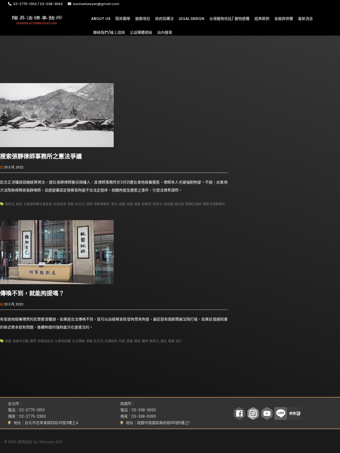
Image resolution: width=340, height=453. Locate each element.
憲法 (114, 204)
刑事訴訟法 (45, 341)
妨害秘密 (59, 204)
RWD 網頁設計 (20, 442)
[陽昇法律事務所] (37, 19)
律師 (89, 204)
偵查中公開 (20, 341)
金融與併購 (283, 18)
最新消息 (305, 18)
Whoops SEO (51, 442)
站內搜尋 (164, 32)
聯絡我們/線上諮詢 (109, 32)
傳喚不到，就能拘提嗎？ (32, 293)
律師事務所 (102, 204)
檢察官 (146, 204)
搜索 (137, 204)
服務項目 (142, 18)
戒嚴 (122, 204)
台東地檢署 (63, 341)
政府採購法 (164, 18)
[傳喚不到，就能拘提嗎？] (57, 251)
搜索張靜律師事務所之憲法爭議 (41, 156)
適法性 (179, 204)
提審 (129, 341)
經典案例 (261, 18)
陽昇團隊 (122, 18)
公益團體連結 (141, 32)
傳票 (33, 341)
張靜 (70, 204)
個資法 (9, 204)
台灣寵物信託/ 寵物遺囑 (229, 18)
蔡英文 (157, 204)
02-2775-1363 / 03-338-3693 (38, 3)
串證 (8, 341)
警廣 (171, 341)
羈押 (145, 341)
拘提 (129, 204)
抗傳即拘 (111, 341)
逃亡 (179, 341)
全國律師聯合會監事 (37, 204)
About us (100, 18)
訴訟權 (168, 204)
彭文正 (80, 204)
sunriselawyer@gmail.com (96, 3)
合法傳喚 (78, 341)
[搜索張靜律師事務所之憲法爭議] (57, 114)
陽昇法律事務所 (214, 204)
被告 (163, 341)
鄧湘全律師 (193, 204)
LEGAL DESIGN (191, 18)
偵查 (19, 204)
